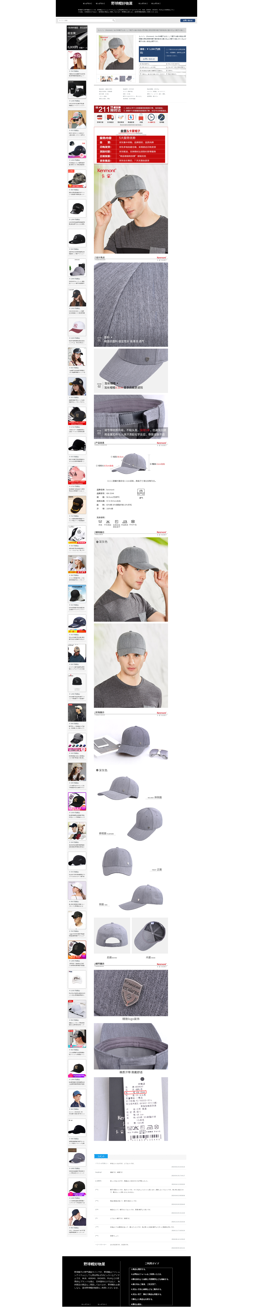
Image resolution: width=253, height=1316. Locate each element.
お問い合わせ (188, 20)
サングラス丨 (87, 3)
